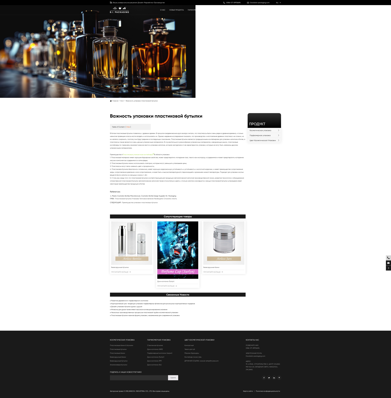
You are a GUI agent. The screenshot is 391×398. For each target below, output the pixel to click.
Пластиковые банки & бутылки (121, 345)
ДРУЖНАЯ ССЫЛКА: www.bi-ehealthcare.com (202, 361)
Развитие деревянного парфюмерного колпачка (129, 301)
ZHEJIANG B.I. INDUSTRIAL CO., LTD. (138, 391)
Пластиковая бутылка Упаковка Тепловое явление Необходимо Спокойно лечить (146, 199)
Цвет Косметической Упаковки (252, 10)
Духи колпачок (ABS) (155, 349)
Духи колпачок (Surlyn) (165, 281)
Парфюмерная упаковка (198, 10)
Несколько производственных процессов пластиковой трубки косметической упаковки (144, 312)
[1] (153, 154)
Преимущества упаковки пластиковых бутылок (140, 202)
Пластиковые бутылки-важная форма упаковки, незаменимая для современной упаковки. (145, 315)
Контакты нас (252, 340)
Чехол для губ (190, 349)
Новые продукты (176, 10)
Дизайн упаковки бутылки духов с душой (126, 307)
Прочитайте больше (121, 272)
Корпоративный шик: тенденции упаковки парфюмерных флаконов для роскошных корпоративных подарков (153, 304)
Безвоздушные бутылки (120, 267)
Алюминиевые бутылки (118, 365)
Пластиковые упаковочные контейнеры (138, 154)
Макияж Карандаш (192, 353)
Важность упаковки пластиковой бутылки (142, 101)
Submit (173, 378)
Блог (272, 10)
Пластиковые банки (117, 353)
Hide (128, 127)
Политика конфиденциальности (268, 391)
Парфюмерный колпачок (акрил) (159, 353)
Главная (115, 101)
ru (277, 3)
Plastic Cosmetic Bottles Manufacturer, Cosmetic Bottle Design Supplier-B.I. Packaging (144, 196)
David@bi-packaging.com (255, 356)
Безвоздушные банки (211, 267)
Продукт (257, 124)
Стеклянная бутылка (155, 345)
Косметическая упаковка (224, 10)
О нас (162, 10)
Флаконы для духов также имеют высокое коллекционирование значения (139, 309)
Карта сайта (248, 391)
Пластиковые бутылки (118, 349)
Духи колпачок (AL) (154, 365)
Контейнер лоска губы (193, 357)
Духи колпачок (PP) (154, 361)
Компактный (189, 345)
